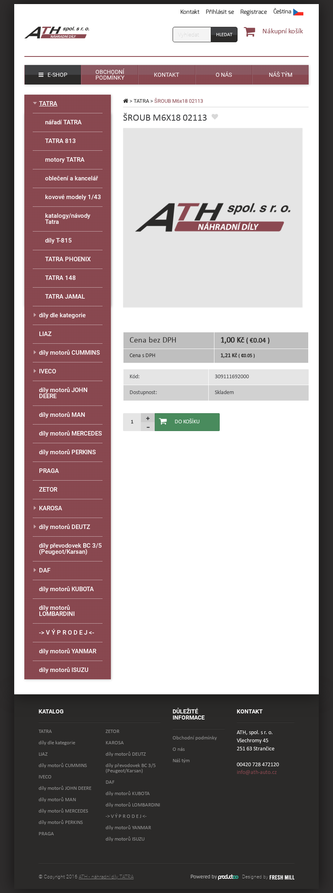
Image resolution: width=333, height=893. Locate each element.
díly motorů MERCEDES (70, 433)
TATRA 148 (60, 278)
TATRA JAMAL (65, 296)
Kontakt (189, 12)
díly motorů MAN (62, 414)
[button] (288, 12)
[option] (213, 218)
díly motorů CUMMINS (69, 352)
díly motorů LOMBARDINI (57, 611)
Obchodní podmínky (195, 738)
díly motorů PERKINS (67, 452)
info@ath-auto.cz (257, 772)
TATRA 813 (60, 141)
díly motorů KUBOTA (66, 589)
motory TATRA (64, 159)
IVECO (47, 371)
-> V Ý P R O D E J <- (66, 632)
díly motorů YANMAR (67, 651)
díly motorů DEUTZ (64, 527)
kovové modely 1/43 (73, 197)
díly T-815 (58, 240)
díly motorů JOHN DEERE (63, 393)
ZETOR (48, 489)
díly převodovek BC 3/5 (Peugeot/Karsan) (70, 548)
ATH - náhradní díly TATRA (106, 877)
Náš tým (181, 760)
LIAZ (45, 334)
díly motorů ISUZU (64, 670)
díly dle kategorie (62, 315)
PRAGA (49, 471)
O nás (179, 749)
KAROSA (50, 508)
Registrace (253, 12)
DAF (44, 570)
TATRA (141, 101)
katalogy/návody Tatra (67, 218)
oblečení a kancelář (71, 178)
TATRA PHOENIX (68, 259)
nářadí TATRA (63, 122)
